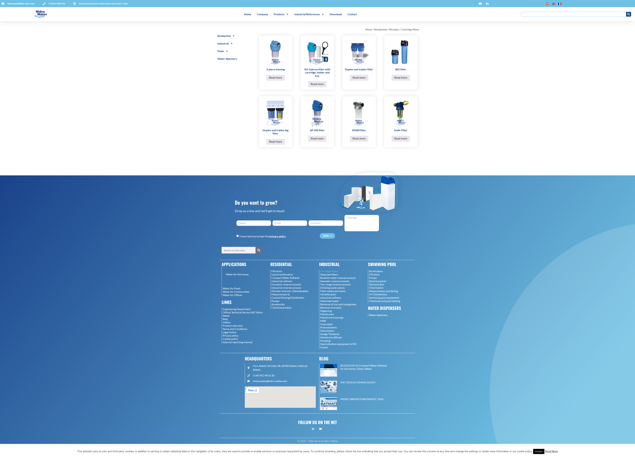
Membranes (327, 314)
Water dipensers (227, 58)
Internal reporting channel (237, 342)
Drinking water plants (332, 287)
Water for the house (237, 274)
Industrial (223, 43)
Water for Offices (232, 294)
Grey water (326, 324)
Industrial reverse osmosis (286, 287)
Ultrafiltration (328, 294)
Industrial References (307, 14)
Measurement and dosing (383, 291)
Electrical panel (377, 281)
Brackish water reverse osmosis (338, 277)
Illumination (376, 271)
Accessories (278, 304)
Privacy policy (230, 335)
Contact (352, 14)
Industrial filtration (282, 274)
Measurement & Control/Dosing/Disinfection (287, 296)
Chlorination (376, 287)
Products (279, 14)
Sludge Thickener (329, 334)
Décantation (327, 330)
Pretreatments (328, 327)
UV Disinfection (378, 294)
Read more (275, 77)
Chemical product (281, 307)
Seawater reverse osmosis (334, 281)
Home (247, 14)
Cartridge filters (329, 271)
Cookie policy (230, 338)
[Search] (628, 14)
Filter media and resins (333, 291)
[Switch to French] (560, 3)
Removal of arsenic (330, 307)
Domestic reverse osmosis (286, 284)
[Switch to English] (553, 3)
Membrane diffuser (331, 337)
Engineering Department (237, 309)
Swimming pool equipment (384, 297)
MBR (323, 320)
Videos (227, 322)
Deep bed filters (329, 274)
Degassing (326, 310)
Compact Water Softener (285, 277)
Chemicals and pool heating (384, 300)
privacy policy (277, 236)
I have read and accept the (262, 236)
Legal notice (229, 332)
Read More (551, 451)
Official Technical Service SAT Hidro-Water (243, 314)
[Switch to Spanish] (547, 3)
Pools (220, 51)
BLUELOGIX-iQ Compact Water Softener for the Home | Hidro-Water (363, 367)
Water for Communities (236, 291)
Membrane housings (331, 317)
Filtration (394, 29)
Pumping (325, 340)
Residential (380, 29)
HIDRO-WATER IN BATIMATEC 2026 (361, 399)
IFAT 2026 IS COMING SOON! (357, 382)
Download (336, 14)
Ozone (324, 347)
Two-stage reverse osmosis (335, 284)
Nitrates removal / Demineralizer (290, 291)
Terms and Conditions (235, 328)
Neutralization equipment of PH (338, 343)
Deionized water (329, 300)
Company (262, 14)
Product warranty (233, 325)
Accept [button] (538, 451)
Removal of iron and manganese (338, 304)
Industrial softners (281, 281)
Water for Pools (231, 288)
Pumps (275, 300)
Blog (225, 318)
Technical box (376, 284)
